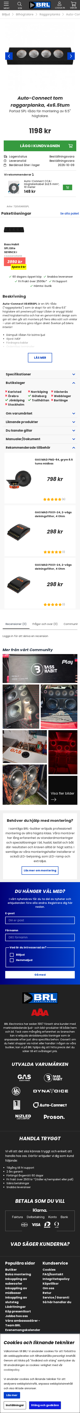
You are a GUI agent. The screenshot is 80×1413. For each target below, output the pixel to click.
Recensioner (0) (16, 624)
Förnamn (11, 930)
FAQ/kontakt (53, 1274)
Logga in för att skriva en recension (25, 636)
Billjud (6, 14)
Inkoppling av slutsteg (16, 1299)
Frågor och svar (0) (45, 624)
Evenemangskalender (22, 1330)
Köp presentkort (18, 1311)
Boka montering (18, 1274)
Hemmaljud (23, 960)
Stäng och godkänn (45, 1405)
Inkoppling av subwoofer (16, 1281)
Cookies (49, 1270)
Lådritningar (15, 1307)
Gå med (40, 975)
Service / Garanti (56, 1297)
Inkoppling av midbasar (16, 1290)
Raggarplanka (49, 14)
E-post (10, 913)
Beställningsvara (61, 161)
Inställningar (15, 1405)
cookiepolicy (12, 1370)
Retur (47, 1293)
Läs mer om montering (40, 870)
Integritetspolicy (56, 1279)
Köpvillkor (51, 1283)
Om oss (48, 1288)
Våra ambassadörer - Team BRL (22, 1323)
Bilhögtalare (24, 14)
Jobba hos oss (16, 1316)
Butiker (11, 1270)
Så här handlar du (57, 1302)
